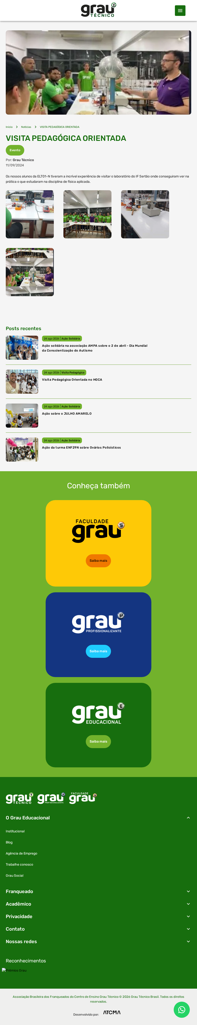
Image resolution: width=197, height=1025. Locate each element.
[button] (98, 818)
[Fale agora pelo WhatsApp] (182, 1010)
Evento (15, 150)
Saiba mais (98, 561)
